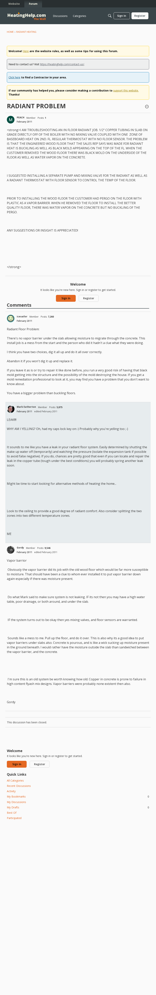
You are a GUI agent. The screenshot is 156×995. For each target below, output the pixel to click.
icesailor (22, 316)
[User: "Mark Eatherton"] (10, 409)
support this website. (126, 90)
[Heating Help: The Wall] (27, 16)
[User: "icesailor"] (10, 318)
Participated (14, 818)
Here (26, 51)
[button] (147, 106)
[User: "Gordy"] (10, 550)
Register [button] (88, 298)
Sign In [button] (65, 298)
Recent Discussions (19, 786)
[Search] (109, 15)
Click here (14, 77)
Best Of (11, 812)
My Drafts (78, 807)
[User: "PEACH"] (10, 119)
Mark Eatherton (26, 406)
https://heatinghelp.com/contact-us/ (62, 64)
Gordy (20, 547)
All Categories (15, 780)
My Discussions (16, 802)
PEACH (20, 117)
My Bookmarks (78, 796)
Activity (11, 791)
